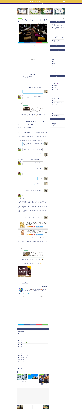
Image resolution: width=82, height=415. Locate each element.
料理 (53, 111)
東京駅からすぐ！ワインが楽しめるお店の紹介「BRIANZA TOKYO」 (58, 41)
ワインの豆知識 (20, 18)
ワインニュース (21, 359)
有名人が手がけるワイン (23, 368)
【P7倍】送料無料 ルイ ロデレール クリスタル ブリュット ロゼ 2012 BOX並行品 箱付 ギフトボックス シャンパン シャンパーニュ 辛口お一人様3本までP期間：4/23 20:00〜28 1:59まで (36, 231)
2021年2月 (54, 72)
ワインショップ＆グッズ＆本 (23, 355)
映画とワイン (55, 113)
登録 (52, 121)
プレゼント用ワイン (56, 98)
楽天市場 (33, 226)
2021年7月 (54, 61)
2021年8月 (54, 59)
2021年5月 (54, 65)
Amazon (28, 226)
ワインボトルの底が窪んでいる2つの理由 (29, 77)
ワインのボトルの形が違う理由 (27, 76)
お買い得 (20, 340)
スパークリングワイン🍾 (23, 342)
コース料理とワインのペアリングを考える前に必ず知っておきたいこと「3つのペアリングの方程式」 (58, 31)
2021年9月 (54, 57)
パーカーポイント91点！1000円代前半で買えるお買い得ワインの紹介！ (58, 25)
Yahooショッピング (39, 226)
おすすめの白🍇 (55, 83)
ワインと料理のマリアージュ (23, 357)
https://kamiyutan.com (26, 293)
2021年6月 (54, 63)
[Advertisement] (33, 52)
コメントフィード (54, 124)
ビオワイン (21, 348)
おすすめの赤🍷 (55, 85)
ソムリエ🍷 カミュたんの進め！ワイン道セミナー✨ (41, 1)
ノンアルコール (21, 346)
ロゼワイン (21, 353)
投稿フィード (54, 123)
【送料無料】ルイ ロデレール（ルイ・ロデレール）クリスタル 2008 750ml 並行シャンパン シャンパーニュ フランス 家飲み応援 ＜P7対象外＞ (36, 223)
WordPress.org (54, 125)
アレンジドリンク (22, 333)
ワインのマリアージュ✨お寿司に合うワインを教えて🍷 (58, 28)
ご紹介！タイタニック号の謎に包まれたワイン (37, 5)
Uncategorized (21, 331)
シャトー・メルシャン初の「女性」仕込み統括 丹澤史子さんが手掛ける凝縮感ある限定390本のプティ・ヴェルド (58, 37)
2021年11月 (54, 52)
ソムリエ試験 (21, 344)
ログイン (53, 122)
